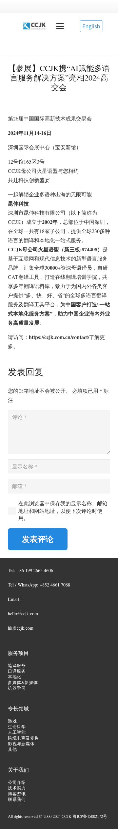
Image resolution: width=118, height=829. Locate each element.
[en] (91, 26)
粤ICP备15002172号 (89, 816)
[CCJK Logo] (34, 26)
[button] (60, 26)
